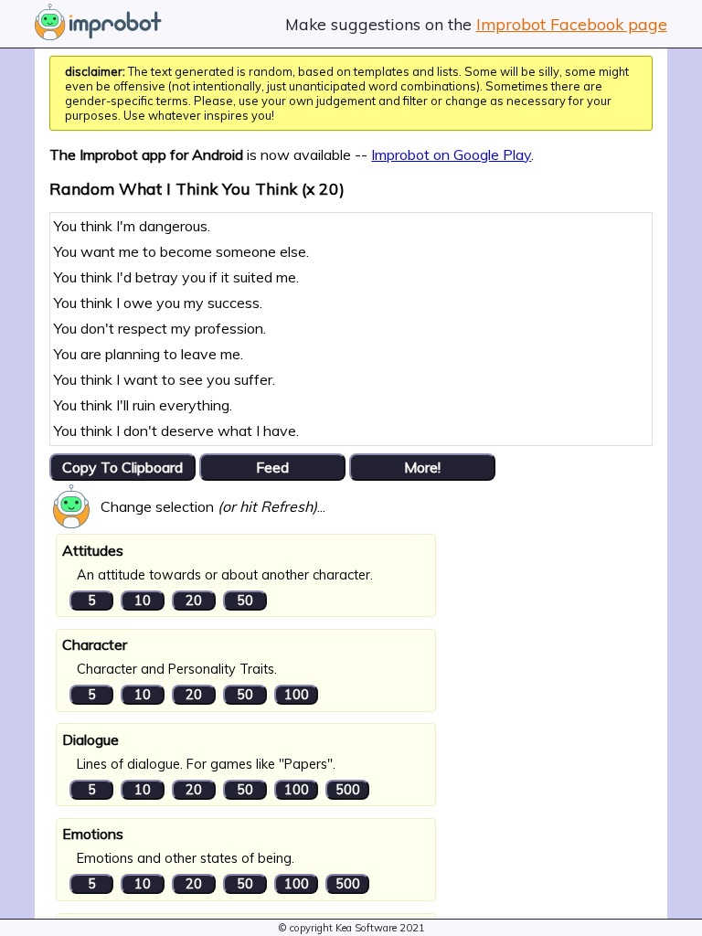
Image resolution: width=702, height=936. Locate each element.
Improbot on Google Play (451, 154)
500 (347, 790)
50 (245, 600)
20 (194, 600)
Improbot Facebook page (571, 24)
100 (296, 694)
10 (142, 600)
